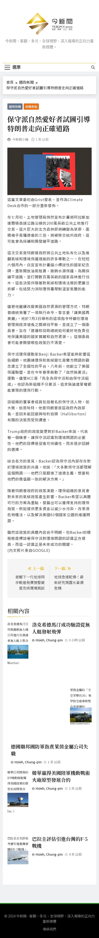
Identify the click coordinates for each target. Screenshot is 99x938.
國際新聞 (15, 106)
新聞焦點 (31, 106)
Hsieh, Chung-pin (49, 640)
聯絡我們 (49, 928)
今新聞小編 (20, 139)
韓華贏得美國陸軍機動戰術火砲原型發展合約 (61, 776)
